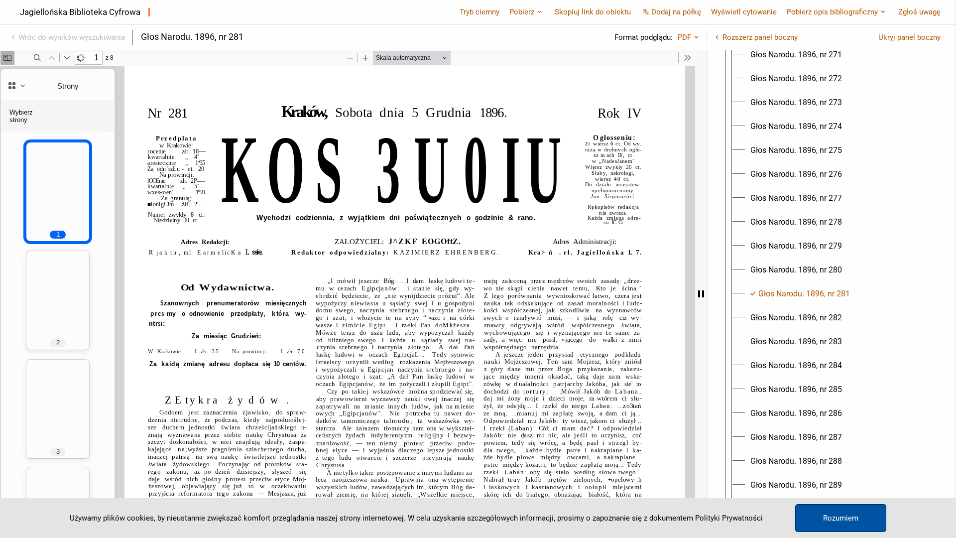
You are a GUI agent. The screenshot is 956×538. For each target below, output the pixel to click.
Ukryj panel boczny (909, 37)
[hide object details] (701, 294)
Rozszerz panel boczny (760, 37)
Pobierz (521, 11)
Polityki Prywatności (729, 518)
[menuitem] (796, 55)
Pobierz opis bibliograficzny (832, 11)
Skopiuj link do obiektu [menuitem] (593, 11)
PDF (684, 37)
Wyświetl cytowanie (744, 11)
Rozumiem (840, 518)
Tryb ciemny (479, 11)
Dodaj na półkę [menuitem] (676, 11)
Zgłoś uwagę (919, 11)
